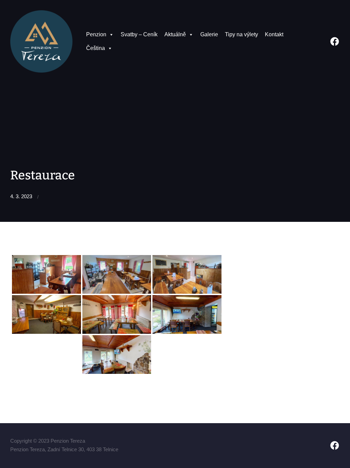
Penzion (96, 34)
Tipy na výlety (241, 34)
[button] (111, 34)
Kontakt (274, 34)
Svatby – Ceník (139, 34)
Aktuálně (175, 34)
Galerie (209, 34)
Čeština (95, 48)
